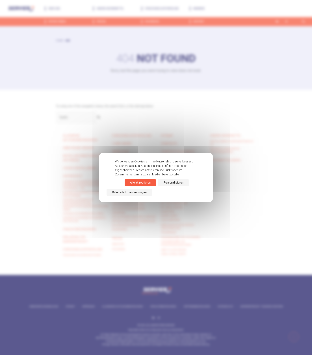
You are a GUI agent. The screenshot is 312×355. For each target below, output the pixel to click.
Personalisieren (173, 182)
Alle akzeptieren (140, 182)
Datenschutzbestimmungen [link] (129, 192)
